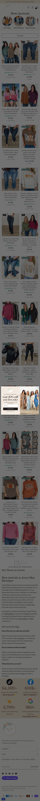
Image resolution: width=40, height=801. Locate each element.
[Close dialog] (38, 387)
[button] (10, 411)
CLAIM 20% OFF (10, 408)
